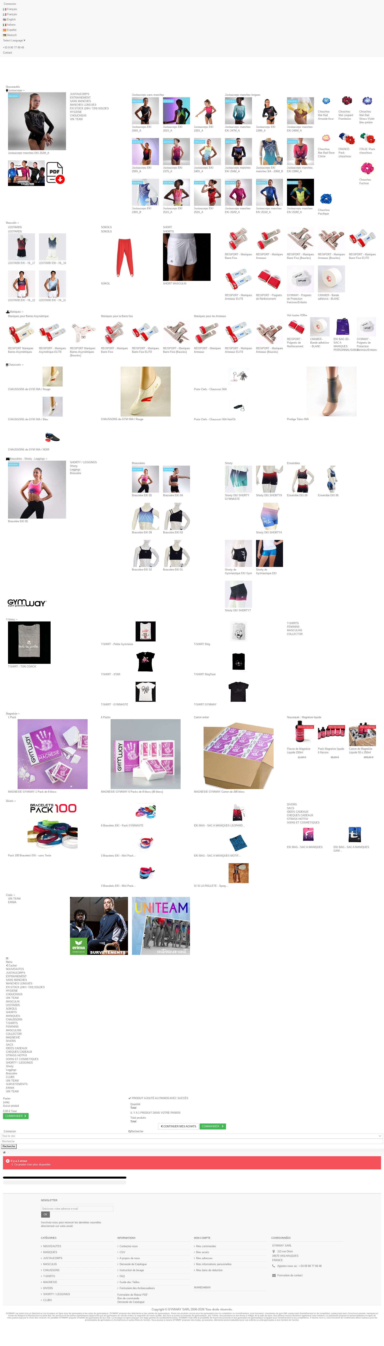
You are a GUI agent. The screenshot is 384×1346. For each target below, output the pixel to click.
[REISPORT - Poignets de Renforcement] (269, 278)
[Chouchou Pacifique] (326, 199)
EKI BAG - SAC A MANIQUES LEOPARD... (219, 825)
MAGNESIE (13, 1037)
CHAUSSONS (14, 1019)
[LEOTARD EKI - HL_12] (21, 283)
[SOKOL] (125, 257)
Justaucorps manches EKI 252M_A (28, 152)
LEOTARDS (21, 227)
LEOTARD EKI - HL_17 (21, 262)
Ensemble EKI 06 (328, 495)
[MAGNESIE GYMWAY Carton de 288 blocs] (238, 754)
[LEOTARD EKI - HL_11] (52, 283)
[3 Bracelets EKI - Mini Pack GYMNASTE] (145, 843)
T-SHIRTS (293, 623)
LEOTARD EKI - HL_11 (52, 300)
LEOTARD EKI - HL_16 (52, 262)
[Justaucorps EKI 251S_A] (176, 192)
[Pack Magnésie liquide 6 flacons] (331, 732)
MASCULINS (294, 630)
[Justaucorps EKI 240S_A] (207, 151)
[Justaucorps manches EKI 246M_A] (300, 110)
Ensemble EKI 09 (297, 495)
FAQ (122, 1276)
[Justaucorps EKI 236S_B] (145, 192)
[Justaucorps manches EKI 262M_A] (238, 192)
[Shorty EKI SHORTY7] (238, 594)
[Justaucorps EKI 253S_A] (207, 192)
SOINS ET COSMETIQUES (303, 822)
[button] (10, 895)
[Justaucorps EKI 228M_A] (269, 110)
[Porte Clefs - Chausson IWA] (238, 377)
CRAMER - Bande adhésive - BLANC (319, 343)
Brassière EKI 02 (142, 569)
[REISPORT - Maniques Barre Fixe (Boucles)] (300, 238)
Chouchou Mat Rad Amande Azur (326, 115)
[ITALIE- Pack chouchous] (367, 138)
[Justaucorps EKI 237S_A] (176, 151)
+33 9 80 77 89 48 (13, 47)
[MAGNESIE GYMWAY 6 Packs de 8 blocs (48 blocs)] (145, 754)
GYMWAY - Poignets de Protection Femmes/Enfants (299, 299)
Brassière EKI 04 (173, 495)
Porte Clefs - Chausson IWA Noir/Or (215, 419)
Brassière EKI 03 (173, 532)
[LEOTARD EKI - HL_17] (21, 246)
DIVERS (292, 804)
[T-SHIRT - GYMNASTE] (145, 692)
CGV (122, 1252)
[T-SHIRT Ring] (238, 631)
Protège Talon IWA (298, 419)
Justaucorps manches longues (260, 94)
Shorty (74, 465)
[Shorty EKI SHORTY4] (269, 516)
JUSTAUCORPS (79, 93)
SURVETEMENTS (17, 1084)
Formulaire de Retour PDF (132, 1294)
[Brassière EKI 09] (145, 516)
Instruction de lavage (132, 1270)
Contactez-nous (129, 1246)
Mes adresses (204, 1258)
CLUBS (10, 1077)
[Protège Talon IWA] (331, 392)
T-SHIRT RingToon (205, 674)
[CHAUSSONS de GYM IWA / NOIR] (52, 437)
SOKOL (105, 283)
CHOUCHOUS (78, 115)
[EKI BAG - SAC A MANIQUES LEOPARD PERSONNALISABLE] (238, 813)
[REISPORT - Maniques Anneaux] (269, 238)
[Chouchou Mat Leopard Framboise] (347, 100)
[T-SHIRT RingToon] (238, 662)
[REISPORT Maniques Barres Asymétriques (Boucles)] (83, 332)
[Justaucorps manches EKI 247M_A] (238, 110)
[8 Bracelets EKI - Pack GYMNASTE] (145, 813)
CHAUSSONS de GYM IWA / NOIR (28, 449)
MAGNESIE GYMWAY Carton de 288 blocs (219, 791)
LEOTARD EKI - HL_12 (21, 300)
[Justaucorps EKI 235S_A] (207, 110)
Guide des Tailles (130, 1282)
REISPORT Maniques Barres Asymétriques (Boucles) (82, 352)
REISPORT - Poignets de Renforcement (295, 343)
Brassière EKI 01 (173, 569)
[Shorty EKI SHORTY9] (269, 479)
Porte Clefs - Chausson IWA (210, 389)
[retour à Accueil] (4, 1152)
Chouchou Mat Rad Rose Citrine (326, 153)
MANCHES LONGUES (83, 104)
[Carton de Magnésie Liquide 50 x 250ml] (362, 732)
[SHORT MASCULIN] (187, 257)
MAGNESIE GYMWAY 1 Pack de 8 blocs (32, 791)
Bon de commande (128, 1298)
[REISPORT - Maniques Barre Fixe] (238, 238)
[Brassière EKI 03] (176, 516)
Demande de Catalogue (133, 1264)
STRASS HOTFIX (297, 818)
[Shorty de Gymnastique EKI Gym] (238, 553)
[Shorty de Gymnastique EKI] (269, 553)
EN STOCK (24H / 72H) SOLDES (89, 108)
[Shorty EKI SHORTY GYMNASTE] (238, 479)
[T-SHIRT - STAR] (145, 662)
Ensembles (306, 463)
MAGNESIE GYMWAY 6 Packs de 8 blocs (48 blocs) (132, 791)
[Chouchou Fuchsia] (367, 168)
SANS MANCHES (80, 101)
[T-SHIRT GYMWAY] (238, 692)
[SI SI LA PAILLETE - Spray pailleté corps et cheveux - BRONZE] (238, 873)
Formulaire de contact (290, 1275)
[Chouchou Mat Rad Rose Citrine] (326, 138)
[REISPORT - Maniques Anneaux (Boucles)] (331, 238)
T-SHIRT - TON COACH (22, 666)
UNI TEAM (76, 119)
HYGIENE (76, 111)
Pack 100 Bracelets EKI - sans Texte (29, 855)
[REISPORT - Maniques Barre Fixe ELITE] (362, 238)
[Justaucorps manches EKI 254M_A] (238, 151)
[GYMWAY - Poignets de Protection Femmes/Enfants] (300, 278)
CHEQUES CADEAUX (300, 815)
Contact (7, 52)
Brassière (75, 473)
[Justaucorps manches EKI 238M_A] (300, 151)
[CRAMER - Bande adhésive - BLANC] (331, 278)
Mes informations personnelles (214, 1264)
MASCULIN (12, 1001)
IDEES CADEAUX (297, 811)
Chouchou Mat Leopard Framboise (346, 115)
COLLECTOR (295, 633)
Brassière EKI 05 (18, 521)
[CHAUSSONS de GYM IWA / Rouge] (52, 377)
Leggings (75, 469)
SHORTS (168, 231)
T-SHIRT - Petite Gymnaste (117, 644)
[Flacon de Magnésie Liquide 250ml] (300, 732)
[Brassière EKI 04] (176, 479)
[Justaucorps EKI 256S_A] (145, 110)
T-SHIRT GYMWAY (205, 704)
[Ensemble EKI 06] (331, 479)
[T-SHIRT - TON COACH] (29, 642)
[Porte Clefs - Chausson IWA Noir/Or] (238, 407)
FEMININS (293, 626)
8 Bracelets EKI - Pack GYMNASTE (122, 825)
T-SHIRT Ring (202, 644)
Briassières (146, 463)
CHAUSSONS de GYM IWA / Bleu (28, 419)
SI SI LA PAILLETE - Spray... (211, 885)
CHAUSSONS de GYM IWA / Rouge (29, 389)
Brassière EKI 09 (142, 532)
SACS (290, 808)
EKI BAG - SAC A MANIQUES (305, 847)
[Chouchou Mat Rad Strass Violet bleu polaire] (367, 100)
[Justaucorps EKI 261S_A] (176, 110)
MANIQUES (13, 1015)
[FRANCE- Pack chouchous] (347, 138)
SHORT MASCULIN (174, 283)
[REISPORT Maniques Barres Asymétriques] (21, 332)
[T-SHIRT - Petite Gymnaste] (145, 631)
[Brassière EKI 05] (37, 490)
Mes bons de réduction (209, 1270)
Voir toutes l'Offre (297, 315)
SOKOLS (112, 227)
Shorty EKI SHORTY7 (238, 610)
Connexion (9, 3)
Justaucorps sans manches (166, 94)
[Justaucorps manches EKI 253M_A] (300, 192)
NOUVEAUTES (15, 969)
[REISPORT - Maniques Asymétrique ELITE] (52, 332)
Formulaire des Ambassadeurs (137, 1288)
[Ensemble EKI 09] (300, 479)
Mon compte (202, 1238)
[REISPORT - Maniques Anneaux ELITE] (238, 278)
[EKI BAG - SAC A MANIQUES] (308, 834)
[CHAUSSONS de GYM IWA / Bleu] (52, 407)
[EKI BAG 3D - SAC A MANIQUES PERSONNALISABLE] (343, 326)
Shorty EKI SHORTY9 (269, 495)
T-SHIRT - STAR (110, 674)
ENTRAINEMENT (80, 97)
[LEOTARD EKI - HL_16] (52, 246)
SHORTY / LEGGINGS (83, 462)
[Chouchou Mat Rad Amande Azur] (326, 100)
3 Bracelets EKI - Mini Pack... (118, 855)
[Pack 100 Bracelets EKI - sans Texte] (52, 828)
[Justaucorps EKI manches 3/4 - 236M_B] (269, 151)
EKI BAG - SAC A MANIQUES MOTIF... (217, 855)
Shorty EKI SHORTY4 (269, 532)
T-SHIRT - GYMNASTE (114, 704)
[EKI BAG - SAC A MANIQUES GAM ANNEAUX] (355, 834)
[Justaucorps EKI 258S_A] (145, 151)
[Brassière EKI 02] (145, 553)
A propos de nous (130, 1258)
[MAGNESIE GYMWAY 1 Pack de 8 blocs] (52, 754)
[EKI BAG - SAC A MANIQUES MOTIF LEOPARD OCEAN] (238, 843)
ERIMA (12, 902)
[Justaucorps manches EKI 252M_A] (37, 121)
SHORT (177, 227)
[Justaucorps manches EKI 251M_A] (269, 192)
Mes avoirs (202, 1252)
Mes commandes (206, 1246)
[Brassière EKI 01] (176, 553)
